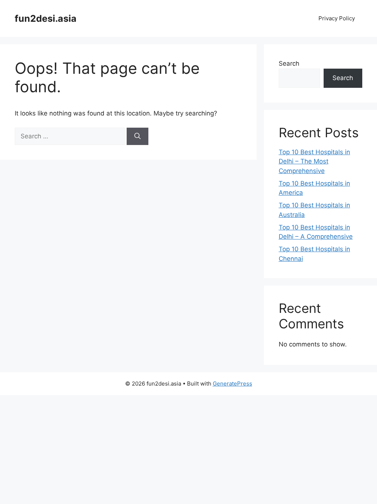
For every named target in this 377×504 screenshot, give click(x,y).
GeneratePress (232, 383)
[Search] (137, 136)
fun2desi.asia (46, 18)
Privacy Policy (336, 18)
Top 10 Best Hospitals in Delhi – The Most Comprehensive (314, 161)
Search (289, 63)
